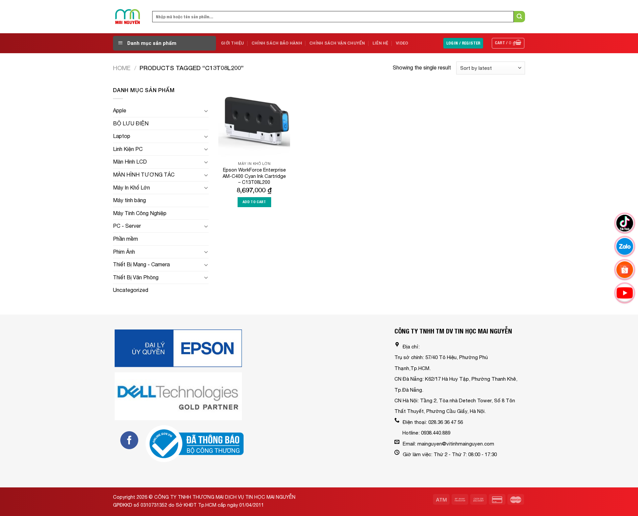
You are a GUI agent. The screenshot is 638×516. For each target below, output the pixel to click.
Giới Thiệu (232, 43)
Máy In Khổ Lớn (131, 188)
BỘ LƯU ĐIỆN (131, 123)
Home (122, 67)
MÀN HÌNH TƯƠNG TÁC (143, 175)
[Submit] (519, 16)
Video (402, 43)
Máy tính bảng (129, 200)
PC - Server (127, 226)
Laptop (121, 136)
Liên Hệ (380, 43)
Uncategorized (130, 290)
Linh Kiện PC (128, 149)
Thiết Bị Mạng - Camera (141, 264)
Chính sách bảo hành (277, 43)
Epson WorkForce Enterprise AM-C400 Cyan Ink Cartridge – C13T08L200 (254, 176)
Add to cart (254, 201)
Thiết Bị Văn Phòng (136, 277)
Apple (119, 110)
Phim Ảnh (124, 252)
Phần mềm (125, 239)
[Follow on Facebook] (129, 440)
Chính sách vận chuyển (337, 43)
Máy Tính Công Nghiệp (139, 213)
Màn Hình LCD (130, 162)
